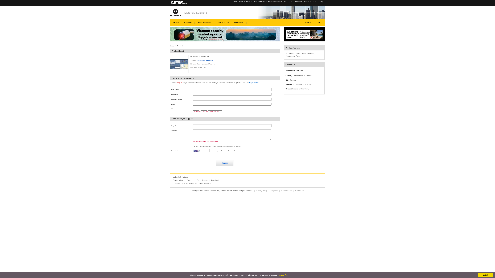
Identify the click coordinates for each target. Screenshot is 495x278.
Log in (179, 83)
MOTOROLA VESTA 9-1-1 (200, 57)
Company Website (204, 183)
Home (176, 22)
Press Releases (204, 22)
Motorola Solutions (196, 12)
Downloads (239, 22)
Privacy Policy (261, 191)
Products (188, 22)
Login (319, 22)
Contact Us (299, 191)
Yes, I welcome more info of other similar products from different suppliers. (218, 146)
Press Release (202, 180)
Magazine (274, 191)
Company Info (223, 22)
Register (308, 22)
